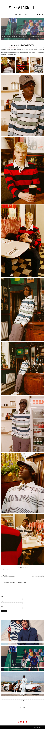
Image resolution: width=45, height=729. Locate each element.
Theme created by (39, 727)
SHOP (16, 14)
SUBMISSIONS (26, 726)
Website (2, 606)
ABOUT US (14, 726)
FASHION (20, 14)
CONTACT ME (20, 726)
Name (2, 596)
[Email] (26, 722)
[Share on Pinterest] (6, 569)
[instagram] (18, 722)
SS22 (2, 571)
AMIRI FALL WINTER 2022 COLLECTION (38, 576)
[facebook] (21, 722)
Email (2, 601)
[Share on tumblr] (7, 569)
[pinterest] (24, 722)
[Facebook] (37, 14)
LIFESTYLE (26, 14)
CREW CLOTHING (12, 47)
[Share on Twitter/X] (5, 569)
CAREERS (33, 726)
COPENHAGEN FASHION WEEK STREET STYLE (8, 576)
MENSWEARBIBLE (22, 7)
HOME (12, 14)
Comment (3, 584)
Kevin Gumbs (19, 42)
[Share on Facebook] (3, 569)
